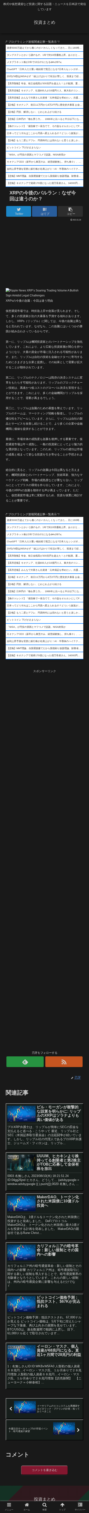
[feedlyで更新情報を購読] (25, 1061)
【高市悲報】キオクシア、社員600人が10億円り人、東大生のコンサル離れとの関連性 (45, 90)
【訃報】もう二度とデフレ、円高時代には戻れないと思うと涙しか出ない (45, 140)
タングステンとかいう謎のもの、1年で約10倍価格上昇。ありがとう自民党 (45, 55)
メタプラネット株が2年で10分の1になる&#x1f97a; (34, 62)
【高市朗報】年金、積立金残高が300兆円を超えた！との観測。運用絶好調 (45, 83)
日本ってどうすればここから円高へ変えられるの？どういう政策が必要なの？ (45, 133)
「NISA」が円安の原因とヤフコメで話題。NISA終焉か (36, 154)
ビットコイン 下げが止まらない (24, 147)
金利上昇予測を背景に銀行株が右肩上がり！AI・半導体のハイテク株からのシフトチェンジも (45, 169)
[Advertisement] (44, 253)
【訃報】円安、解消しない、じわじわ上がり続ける (34, 112)
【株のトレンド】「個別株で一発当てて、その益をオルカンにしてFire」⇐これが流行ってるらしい (45, 126)
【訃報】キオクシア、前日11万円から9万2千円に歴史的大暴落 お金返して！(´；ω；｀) (45, 104)
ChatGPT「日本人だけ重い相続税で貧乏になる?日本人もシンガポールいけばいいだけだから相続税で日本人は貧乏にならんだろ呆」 (45, 69)
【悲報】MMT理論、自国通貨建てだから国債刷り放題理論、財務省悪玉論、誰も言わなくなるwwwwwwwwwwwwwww (45, 176)
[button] (79, 826)
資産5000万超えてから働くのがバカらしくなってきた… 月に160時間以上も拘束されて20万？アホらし (45, 48)
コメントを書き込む (44, 1470)
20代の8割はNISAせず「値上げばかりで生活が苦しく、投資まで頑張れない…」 (45, 76)
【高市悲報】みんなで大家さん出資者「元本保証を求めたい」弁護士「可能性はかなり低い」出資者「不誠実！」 (45, 97)
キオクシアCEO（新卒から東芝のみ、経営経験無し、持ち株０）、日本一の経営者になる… (45, 161)
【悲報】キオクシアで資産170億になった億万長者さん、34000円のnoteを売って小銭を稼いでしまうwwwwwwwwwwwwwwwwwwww (45, 183)
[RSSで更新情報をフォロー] (64, 1061)
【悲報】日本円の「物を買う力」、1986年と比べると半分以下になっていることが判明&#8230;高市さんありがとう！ (45, 119)
